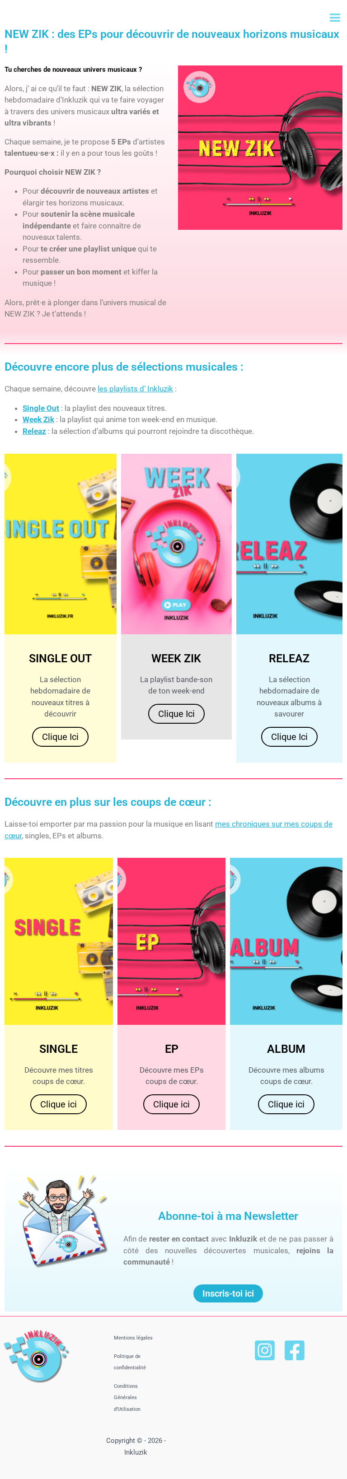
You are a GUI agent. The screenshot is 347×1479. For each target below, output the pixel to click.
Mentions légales (133, 1338)
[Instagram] (264, 1350)
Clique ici (60, 736)
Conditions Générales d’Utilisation (127, 1397)
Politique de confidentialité (130, 1362)
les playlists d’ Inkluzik (135, 388)
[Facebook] (294, 1350)
